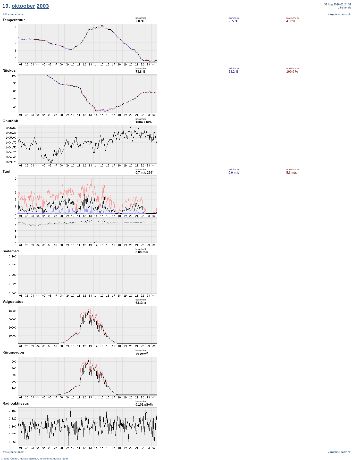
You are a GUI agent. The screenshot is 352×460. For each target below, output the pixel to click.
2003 (43, 6)
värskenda (344, 7)
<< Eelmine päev (13, 14)
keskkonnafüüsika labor (54, 458)
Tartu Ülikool (11, 458)
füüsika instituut (29, 458)
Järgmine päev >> (339, 14)
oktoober (23, 6)
